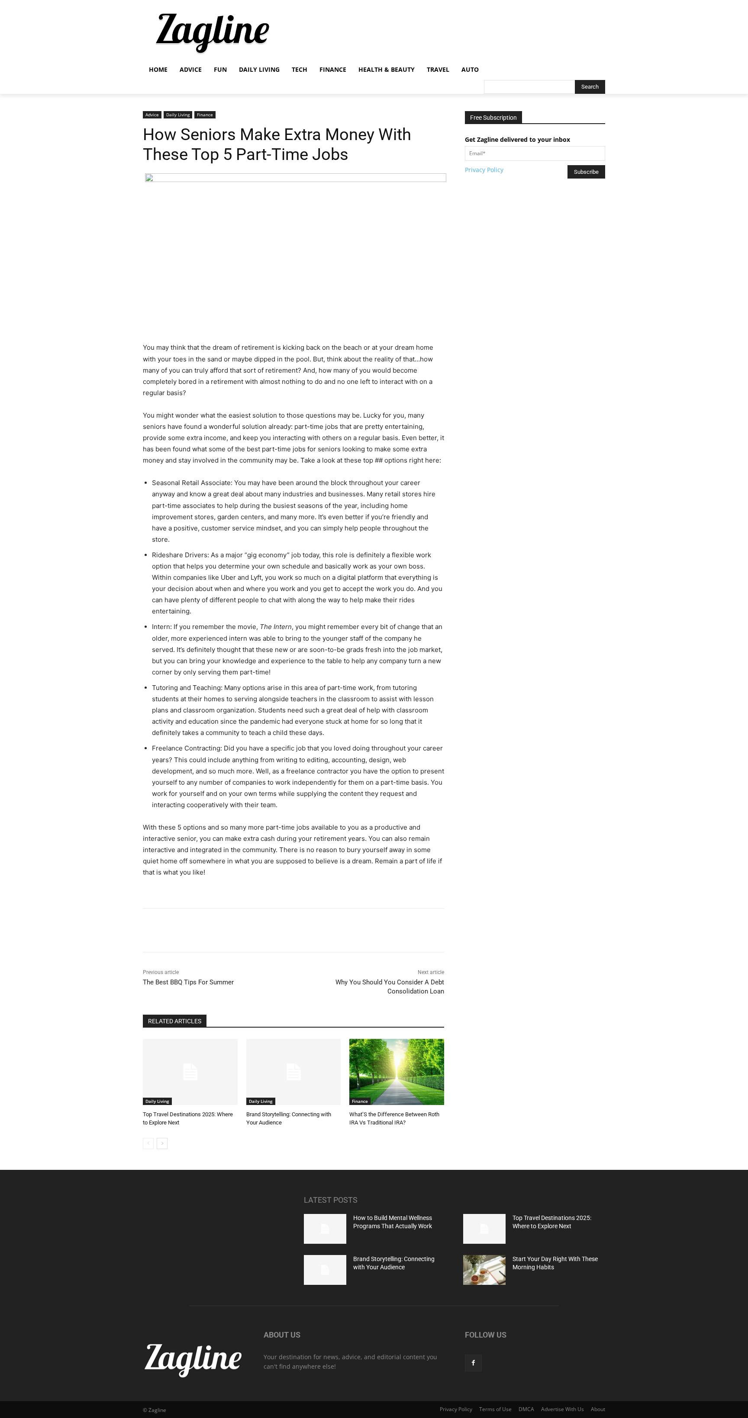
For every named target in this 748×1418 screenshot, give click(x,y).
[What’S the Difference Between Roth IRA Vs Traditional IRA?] (396, 1072)
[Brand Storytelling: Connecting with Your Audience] (293, 1072)
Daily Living (178, 115)
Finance (205, 115)
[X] (223, 930)
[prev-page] (148, 1143)
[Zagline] (212, 33)
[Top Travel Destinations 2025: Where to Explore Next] (190, 1072)
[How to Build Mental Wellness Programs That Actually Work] (325, 1229)
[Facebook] (204, 930)
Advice (152, 115)
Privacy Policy (484, 170)
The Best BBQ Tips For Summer (188, 982)
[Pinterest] (243, 930)
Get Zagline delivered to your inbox (517, 139)
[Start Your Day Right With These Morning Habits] (484, 1270)
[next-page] (162, 1143)
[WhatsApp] (263, 930)
